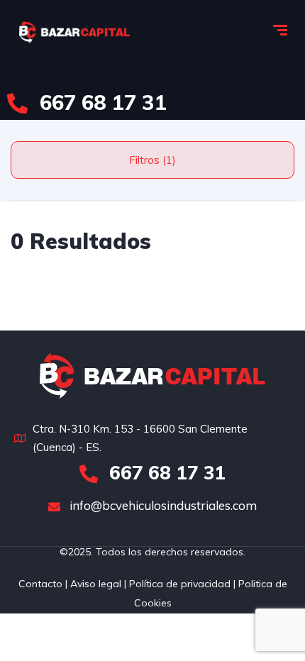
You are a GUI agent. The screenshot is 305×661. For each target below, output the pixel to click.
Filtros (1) (152, 160)
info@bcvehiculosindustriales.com (162, 505)
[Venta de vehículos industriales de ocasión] (74, 32)
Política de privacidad (180, 583)
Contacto (40, 583)
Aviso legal (94, 583)
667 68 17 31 (100, 102)
